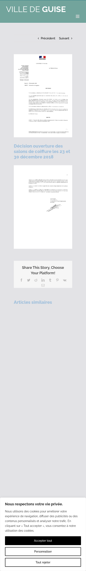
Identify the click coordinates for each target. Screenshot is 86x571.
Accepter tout (43, 540)
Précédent (48, 38)
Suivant (64, 38)
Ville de (36, 9)
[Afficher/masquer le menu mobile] (78, 16)
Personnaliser (43, 551)
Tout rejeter (43, 562)
